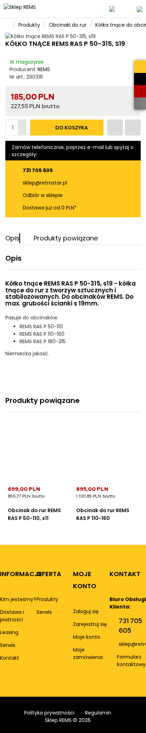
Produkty (29, 24)
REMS (44, 69)
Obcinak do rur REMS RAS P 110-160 (102, 514)
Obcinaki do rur (67, 24)
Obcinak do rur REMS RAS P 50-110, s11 (34, 514)
